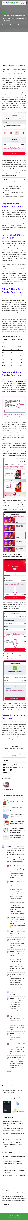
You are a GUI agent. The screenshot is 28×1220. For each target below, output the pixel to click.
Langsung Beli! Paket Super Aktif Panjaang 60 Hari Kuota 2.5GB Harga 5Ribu (17, 830)
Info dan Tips (16, 1215)
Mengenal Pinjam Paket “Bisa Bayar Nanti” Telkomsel (16, 809)
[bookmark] (26, 3)
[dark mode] (23, 3)
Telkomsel (5, 12)
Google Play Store (12, 435)
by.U (21, 258)
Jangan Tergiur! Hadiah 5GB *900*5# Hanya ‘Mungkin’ (17, 836)
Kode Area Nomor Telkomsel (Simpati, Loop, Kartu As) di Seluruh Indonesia (12, 1162)
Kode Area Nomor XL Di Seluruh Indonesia (14, 1175)
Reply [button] (9, 1071)
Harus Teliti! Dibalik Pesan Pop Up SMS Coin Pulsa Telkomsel (16, 816)
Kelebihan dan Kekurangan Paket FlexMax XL (14, 1157)
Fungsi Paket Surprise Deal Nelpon (14, 186)
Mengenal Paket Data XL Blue (11, 1167)
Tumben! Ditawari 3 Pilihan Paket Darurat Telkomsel (17, 801)
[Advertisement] (14, 48)
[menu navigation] (3, 3)
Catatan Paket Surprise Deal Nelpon (14, 196)
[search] (21, 3)
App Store (14, 437)
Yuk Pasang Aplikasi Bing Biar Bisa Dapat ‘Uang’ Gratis (12, 1091)
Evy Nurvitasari (6, 24)
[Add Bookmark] (20, 24)
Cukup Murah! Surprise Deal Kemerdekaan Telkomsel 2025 (17, 823)
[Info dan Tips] (11, 3)
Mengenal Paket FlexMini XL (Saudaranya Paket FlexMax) (13, 1171)
